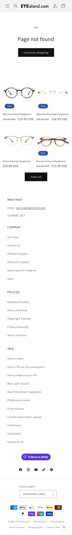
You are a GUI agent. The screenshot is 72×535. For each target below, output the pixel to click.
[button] (7, 6)
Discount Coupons (18, 262)
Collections (14, 425)
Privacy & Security (17, 327)
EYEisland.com (23, 521)
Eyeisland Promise (18, 302)
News (10, 278)
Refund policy (40, 521)
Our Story (13, 237)
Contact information (56, 527)
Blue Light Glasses (18, 383)
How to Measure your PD (22, 375)
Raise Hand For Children (21, 270)
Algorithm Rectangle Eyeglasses (52, 114)
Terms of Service (17, 335)
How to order (15, 358)
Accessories (14, 433)
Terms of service (16, 527)
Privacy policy (57, 521)
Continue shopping (36, 52)
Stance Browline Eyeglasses (17, 161)
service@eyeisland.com (30, 208)
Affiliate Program (17, 253)
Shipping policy (35, 527)
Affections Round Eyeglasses (17, 114)
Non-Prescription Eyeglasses (24, 392)
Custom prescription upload (24, 417)
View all (36, 177)
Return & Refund (17, 310)
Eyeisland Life (15, 441)
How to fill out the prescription (26, 367)
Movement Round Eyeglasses (51, 161)
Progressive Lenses (18, 400)
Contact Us (13, 245)
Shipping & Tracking (19, 318)
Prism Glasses (15, 408)
